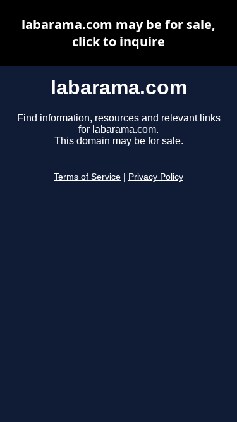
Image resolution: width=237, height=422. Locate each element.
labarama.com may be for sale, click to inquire (118, 33)
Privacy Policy (155, 177)
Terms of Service (87, 177)
